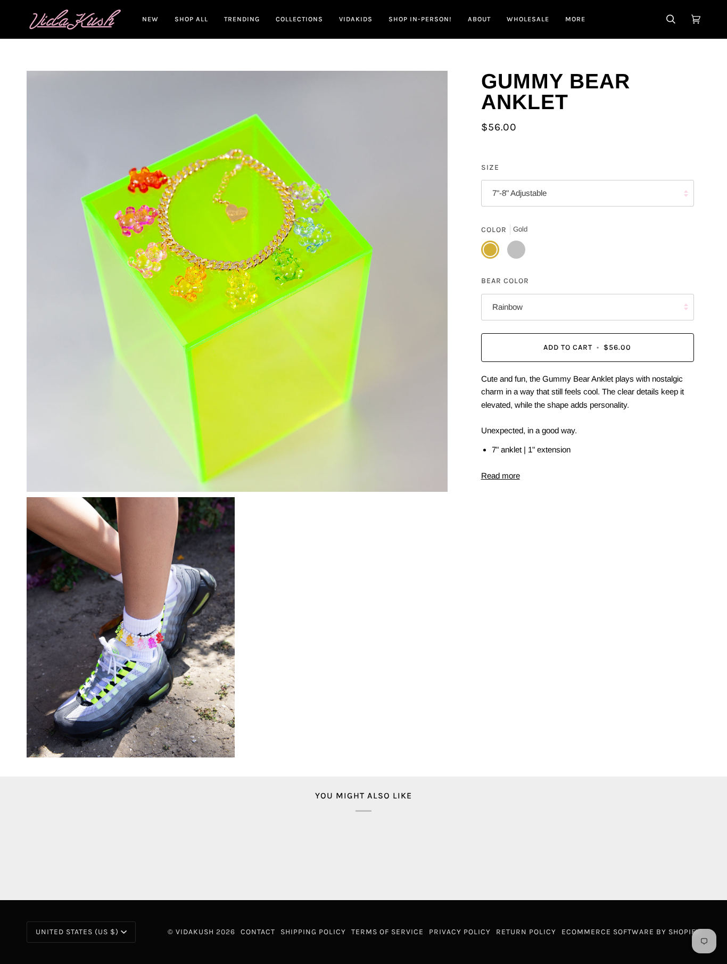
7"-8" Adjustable (519, 193)
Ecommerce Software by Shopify (630, 931)
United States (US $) (77, 931)
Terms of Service (387, 931)
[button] (191, 19)
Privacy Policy (460, 931)
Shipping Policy (313, 931)
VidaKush (195, 931)
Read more (500, 475)
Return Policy (526, 931)
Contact (258, 931)
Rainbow (507, 306)
